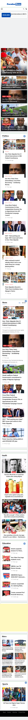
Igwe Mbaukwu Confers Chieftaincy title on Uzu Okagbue (12, 72)
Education (6, 548)
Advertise (14, 712)
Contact (9, 712)
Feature (11, 512)
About (4, 712)
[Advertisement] (14, 33)
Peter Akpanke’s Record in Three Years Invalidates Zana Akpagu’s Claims (14, 289)
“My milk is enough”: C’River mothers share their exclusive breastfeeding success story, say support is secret (14, 516)
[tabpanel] (14, 698)
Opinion (7, 258)
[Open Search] (23, 8)
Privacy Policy (22, 712)
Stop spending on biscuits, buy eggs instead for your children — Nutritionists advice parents (14, 537)
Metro (5, 435)
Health (13, 472)
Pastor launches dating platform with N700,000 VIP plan (7, 649)
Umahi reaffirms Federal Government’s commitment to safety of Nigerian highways (14, 115)
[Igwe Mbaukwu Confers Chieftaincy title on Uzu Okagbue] (14, 62)
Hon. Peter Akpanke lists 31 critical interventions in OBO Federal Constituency (13, 87)
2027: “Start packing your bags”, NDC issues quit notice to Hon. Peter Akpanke (14, 238)
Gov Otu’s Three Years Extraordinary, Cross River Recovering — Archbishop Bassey (14, 101)
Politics (4, 82)
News (4, 67)
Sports (13, 700)
